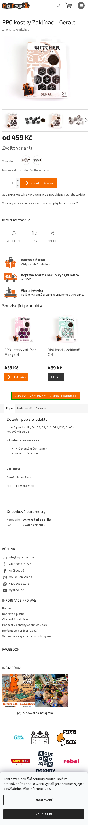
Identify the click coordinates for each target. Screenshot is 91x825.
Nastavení (44, 800)
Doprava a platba (13, 614)
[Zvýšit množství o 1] (18, 180)
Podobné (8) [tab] (25, 408)
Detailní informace (14, 220)
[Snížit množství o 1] (18, 185)
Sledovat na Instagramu (38, 713)
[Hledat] (57, 5)
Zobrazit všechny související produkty (45, 395)
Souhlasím (43, 814)
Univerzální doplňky (37, 520)
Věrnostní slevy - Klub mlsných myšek (26, 636)
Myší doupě (16, 570)
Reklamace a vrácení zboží (19, 631)
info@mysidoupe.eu (22, 557)
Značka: (15, 29)
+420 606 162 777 (20, 564)
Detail (56, 377)
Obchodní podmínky (15, 619)
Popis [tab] (9, 408)
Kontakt (7, 608)
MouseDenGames (20, 577)
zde (47, 788)
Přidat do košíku (42, 183)
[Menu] (81, 5)
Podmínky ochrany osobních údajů (24, 625)
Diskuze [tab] (41, 408)
